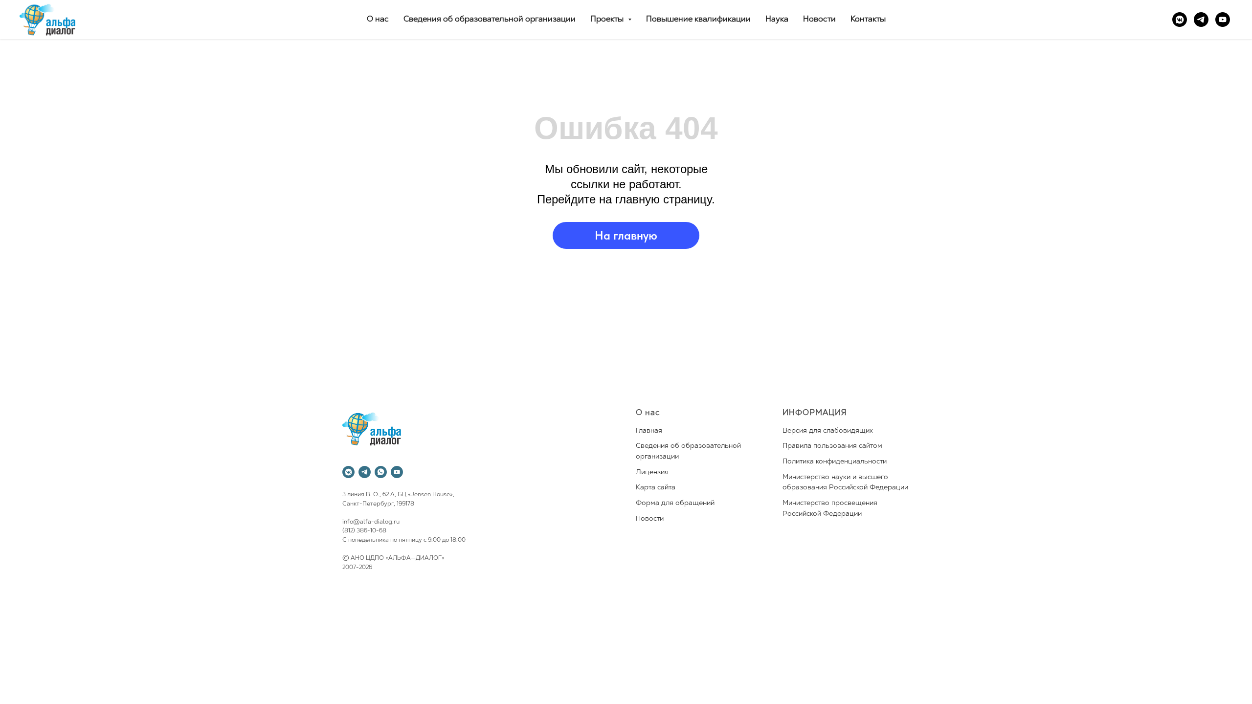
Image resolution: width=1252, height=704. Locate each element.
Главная (649, 431)
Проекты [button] (608, 19)
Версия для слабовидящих (827, 431)
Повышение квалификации (698, 19)
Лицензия (652, 472)
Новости (819, 19)
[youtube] (1222, 19)
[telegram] (1201, 19)
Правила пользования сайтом (832, 446)
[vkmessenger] (1179, 19)
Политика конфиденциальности (834, 461)
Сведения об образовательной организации (489, 19)
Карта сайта (655, 487)
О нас (378, 19)
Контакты (868, 19)
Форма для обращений (675, 503)
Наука (776, 19)
